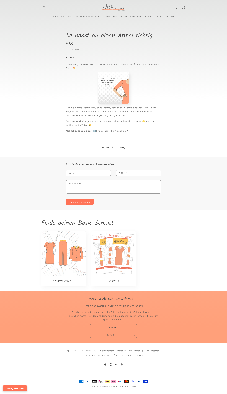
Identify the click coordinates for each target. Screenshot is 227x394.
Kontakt (129, 355)
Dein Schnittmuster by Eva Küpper (109, 386)
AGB (95, 351)
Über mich (118, 355)
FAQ (109, 355)
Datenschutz (85, 351)
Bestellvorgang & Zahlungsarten (143, 351)
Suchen (139, 355)
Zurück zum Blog (115, 147)
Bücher (111, 281)
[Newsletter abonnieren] (133, 335)
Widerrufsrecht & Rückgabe (113, 351)
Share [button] (71, 57)
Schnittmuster (62, 281)
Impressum (71, 351)
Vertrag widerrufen (15, 388)
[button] (44, 7)
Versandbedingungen (94, 355)
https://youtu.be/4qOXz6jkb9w (112, 131)
